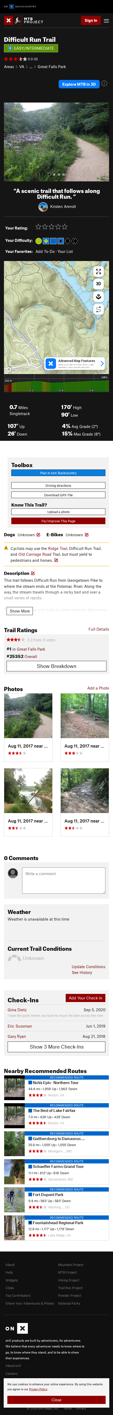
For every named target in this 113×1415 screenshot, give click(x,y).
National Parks (69, 1303)
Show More (20, 611)
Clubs (10, 1288)
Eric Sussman (20, 1026)
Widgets (12, 1280)
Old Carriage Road (35, 554)
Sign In (91, 20)
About (10, 1265)
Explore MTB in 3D (79, 84)
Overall (30, 656)
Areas (9, 66)
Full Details (99, 629)
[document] (56, 1393)
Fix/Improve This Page (58, 521)
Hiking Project (68, 1280)
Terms (67, 1408)
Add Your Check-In (85, 997)
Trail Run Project (70, 1288)
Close (56, 1399)
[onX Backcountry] (20, 7)
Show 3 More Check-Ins (57, 1047)
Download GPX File (58, 495)
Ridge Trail (57, 548)
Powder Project (69, 1295)
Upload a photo (58, 512)
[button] (9, 142)
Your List (65, 251)
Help (9, 1272)
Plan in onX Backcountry (58, 473)
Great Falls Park (52, 66)
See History (82, 972)
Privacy (81, 1408)
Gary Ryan (17, 1036)
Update (88, 966)
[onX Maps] (17, 1332)
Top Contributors (18, 1295)
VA (21, 66)
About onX (13, 1365)
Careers (12, 1373)
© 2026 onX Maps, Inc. (43, 1408)
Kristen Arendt (63, 206)
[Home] (26, 20)
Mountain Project (70, 1265)
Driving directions (58, 485)
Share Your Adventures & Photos (30, 1303)
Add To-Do (45, 251)
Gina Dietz (17, 1009)
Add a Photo (98, 688)
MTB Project (67, 1272)
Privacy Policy (38, 1389)
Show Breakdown (56, 666)
